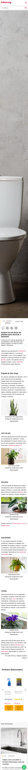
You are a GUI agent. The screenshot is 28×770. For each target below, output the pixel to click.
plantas (3, 360)
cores (14, 599)
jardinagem (4, 651)
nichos (20, 445)
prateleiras (11, 445)
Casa (3, 321)
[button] (26, 3)
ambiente (19, 362)
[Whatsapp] (24, 767)
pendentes (22, 552)
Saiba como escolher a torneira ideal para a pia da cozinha (13, 762)
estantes (6, 554)
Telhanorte (18, 645)
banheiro (22, 351)
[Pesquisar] (25, 7)
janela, (21, 492)
